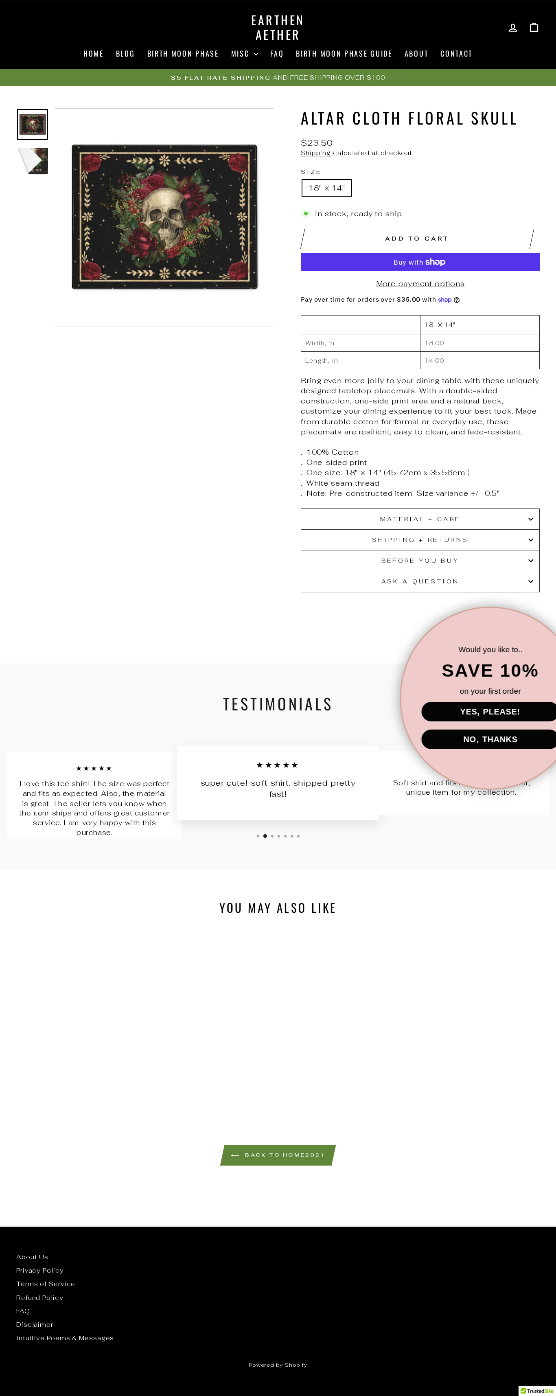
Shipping (316, 153)
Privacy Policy (40, 1270)
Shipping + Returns (420, 539)
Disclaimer (34, 1324)
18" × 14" (327, 188)
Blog (125, 53)
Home (93, 53)
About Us (32, 1257)
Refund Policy (39, 1298)
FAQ (277, 53)
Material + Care (420, 519)
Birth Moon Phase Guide (344, 53)
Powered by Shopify (278, 1364)
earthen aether (278, 27)
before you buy (420, 560)
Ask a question (420, 581)
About (417, 53)
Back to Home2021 (283, 1155)
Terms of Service (45, 1284)
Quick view (78, 1049)
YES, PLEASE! (457, 711)
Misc (241, 53)
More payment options (420, 283)
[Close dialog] (536, 618)
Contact (456, 53)
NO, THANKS (458, 739)
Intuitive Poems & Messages (65, 1338)
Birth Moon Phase (183, 53)
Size (311, 171)
